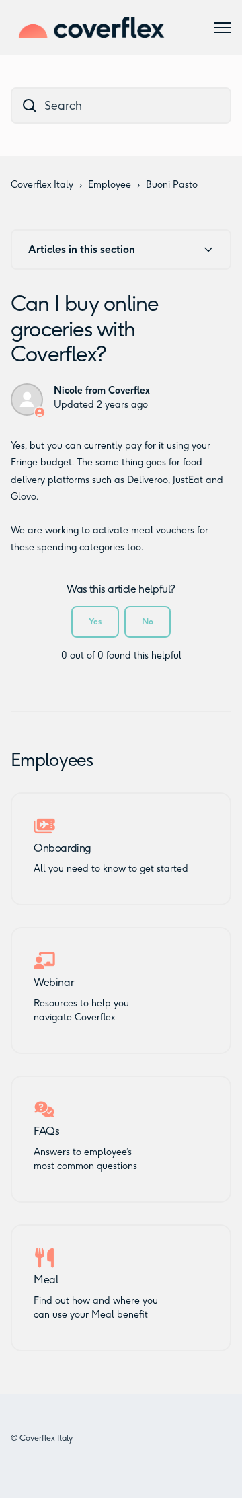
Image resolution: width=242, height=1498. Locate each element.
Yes (95, 621)
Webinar (53, 983)
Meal (46, 1280)
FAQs (46, 1131)
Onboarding (62, 848)
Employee (109, 184)
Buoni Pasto (172, 184)
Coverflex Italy (42, 184)
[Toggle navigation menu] (222, 27)
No (147, 621)
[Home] (91, 27)
